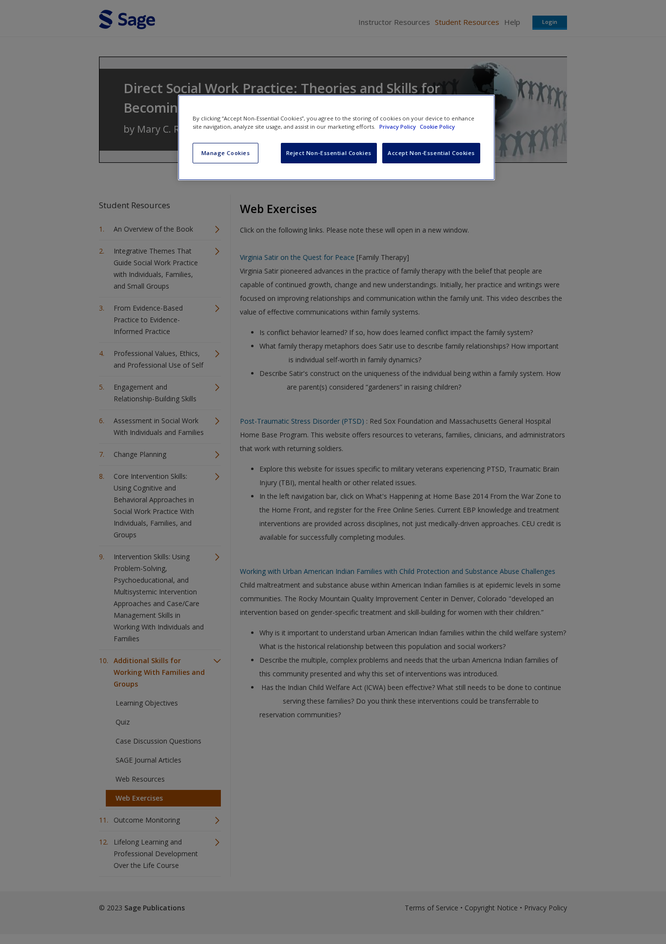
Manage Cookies (225, 153)
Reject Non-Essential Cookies (329, 153)
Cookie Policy (437, 126)
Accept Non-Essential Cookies (431, 153)
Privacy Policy (398, 126)
